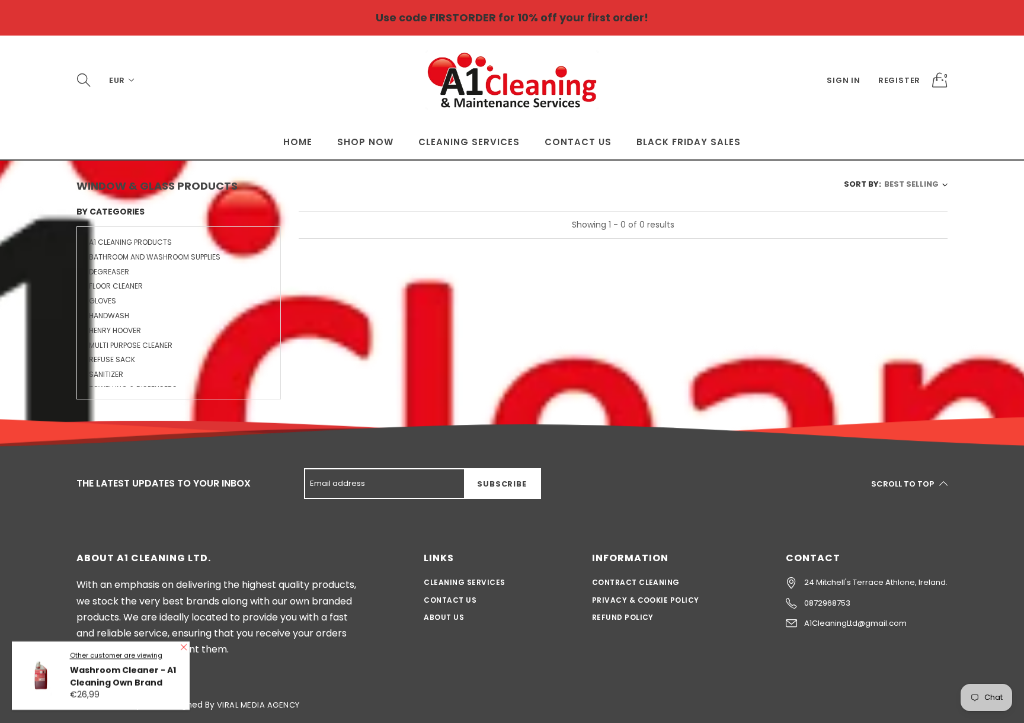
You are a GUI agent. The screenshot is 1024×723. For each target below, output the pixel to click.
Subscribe (501, 484)
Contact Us (578, 142)
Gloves (102, 301)
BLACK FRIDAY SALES (688, 142)
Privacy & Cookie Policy (645, 600)
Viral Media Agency (258, 705)
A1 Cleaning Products (130, 243)
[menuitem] (298, 142)
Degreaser (109, 272)
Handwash (109, 316)
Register (899, 80)
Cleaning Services (469, 142)
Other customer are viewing (116, 650)
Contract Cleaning (636, 582)
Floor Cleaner (116, 286)
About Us (444, 617)
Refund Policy (623, 617)
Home (297, 142)
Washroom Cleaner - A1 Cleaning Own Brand (123, 672)
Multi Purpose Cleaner (130, 345)
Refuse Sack (112, 359)
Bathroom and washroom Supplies (154, 257)
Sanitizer (106, 374)
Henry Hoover (115, 330)
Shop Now (365, 142)
